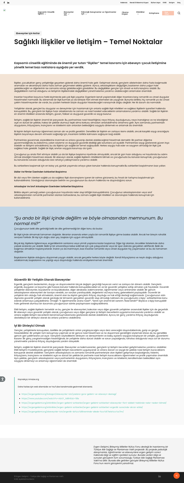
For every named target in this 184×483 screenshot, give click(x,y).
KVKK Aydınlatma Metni (24, 479)
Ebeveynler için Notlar (28, 33)
